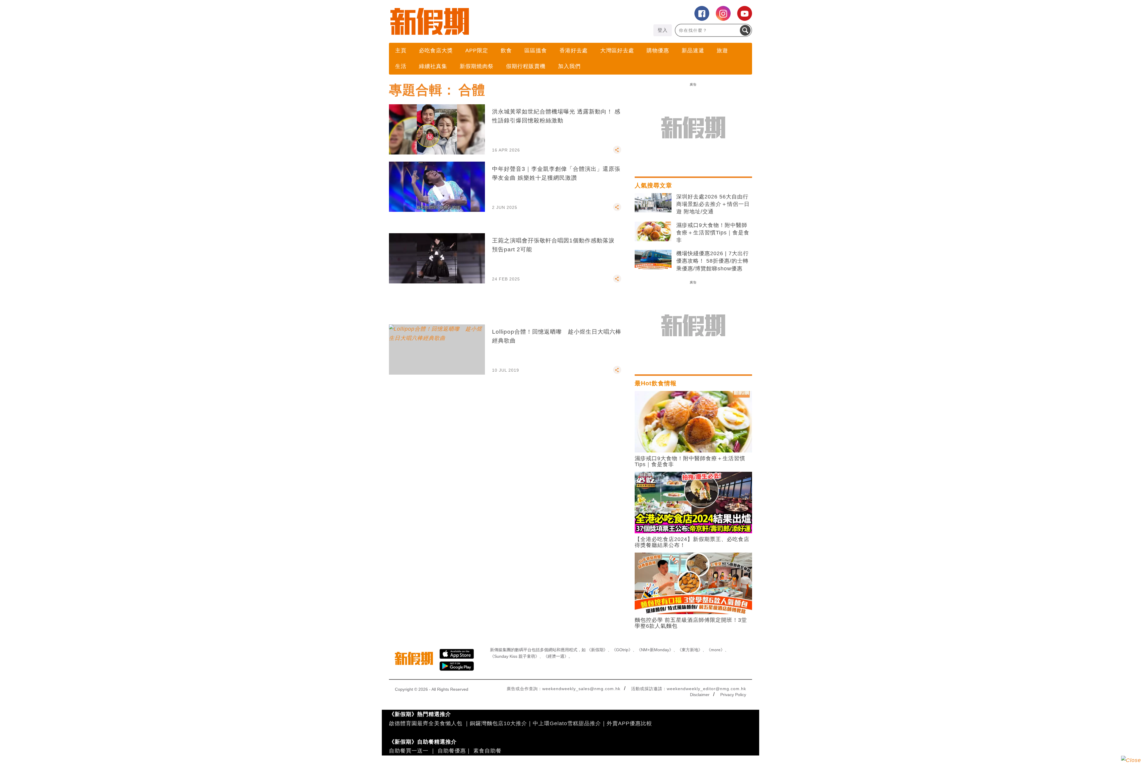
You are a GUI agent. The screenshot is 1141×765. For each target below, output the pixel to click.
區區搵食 (535, 50)
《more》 (716, 649)
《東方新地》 (689, 649)
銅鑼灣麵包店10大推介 (498, 723)
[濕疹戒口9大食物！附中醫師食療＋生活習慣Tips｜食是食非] (653, 231)
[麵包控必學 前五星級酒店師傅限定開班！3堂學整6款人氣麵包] (693, 583)
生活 (400, 66)
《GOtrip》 (622, 649)
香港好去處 (574, 50)
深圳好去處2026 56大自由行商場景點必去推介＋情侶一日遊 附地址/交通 (713, 204)
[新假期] (479, 21)
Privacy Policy (733, 694)
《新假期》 (597, 649)
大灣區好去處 (617, 50)
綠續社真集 (433, 66)
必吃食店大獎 (436, 50)
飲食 (506, 50)
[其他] (617, 152)
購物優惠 (658, 50)
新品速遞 (693, 50)
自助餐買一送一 (408, 751)
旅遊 (722, 50)
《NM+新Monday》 (655, 649)
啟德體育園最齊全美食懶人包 (425, 723)
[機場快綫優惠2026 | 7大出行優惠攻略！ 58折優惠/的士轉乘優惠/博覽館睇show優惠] (653, 259)
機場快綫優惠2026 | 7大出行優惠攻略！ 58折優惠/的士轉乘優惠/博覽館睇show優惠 (712, 260)
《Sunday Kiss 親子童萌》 (514, 656)
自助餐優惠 (452, 751)
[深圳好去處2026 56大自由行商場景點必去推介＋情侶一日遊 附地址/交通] (653, 203)
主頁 (400, 50)
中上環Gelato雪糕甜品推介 (567, 723)
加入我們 (569, 66)
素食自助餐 (487, 751)
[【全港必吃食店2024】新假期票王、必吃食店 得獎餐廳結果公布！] (693, 502)
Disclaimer (700, 694)
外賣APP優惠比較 (629, 723)
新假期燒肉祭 (477, 66)
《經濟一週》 (555, 656)
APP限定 (476, 50)
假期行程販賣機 (526, 66)
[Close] (1131, 760)
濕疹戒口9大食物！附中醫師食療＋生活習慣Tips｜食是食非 (712, 232)
